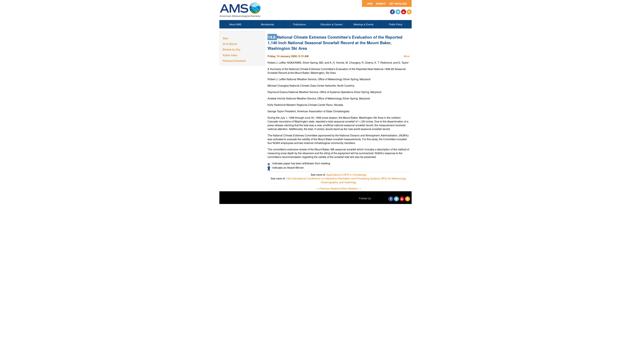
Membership (267, 24)
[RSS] (409, 11)
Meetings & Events (363, 24)
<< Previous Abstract (328, 188)
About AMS (235, 24)
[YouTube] (403, 11)
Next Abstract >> (351, 188)
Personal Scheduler (234, 61)
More (407, 56)
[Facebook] (392, 11)
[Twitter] (398, 11)
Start (225, 38)
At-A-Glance (230, 44)
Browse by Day (231, 49)
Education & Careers (331, 24)
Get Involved (398, 3)
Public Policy (395, 24)
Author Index (230, 55)
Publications (299, 24)
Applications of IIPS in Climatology (346, 175)
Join (369, 3)
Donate (381, 3)
